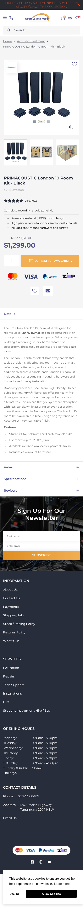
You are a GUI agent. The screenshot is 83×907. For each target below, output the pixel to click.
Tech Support (13, 685)
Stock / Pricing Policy (19, 624)
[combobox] (41, 30)
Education (11, 668)
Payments (11, 607)
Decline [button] (14, 893)
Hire (6, 702)
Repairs (9, 676)
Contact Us (11, 598)
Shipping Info (13, 615)
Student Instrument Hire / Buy (27, 710)
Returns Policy (14, 632)
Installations (12, 693)
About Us (10, 590)
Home (7, 41)
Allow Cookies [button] (51, 893)
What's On (11, 641)
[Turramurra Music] (36, 18)
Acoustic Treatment (31, 41)
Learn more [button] (62, 883)
